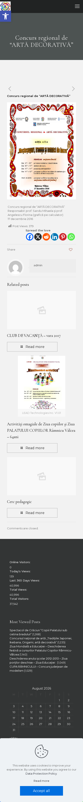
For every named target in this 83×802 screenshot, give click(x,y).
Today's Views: (20, 571)
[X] (38, 237)
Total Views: (19, 589)
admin (38, 265)
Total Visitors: (20, 598)
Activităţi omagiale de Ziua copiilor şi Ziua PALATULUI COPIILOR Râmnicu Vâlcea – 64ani (41, 430)
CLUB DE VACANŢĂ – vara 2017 (34, 335)
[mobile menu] (77, 6)
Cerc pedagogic (19, 501)
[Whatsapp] (71, 237)
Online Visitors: (20, 562)
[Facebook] (29, 237)
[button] (5, 16)
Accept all (41, 791)
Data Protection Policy (41, 773)
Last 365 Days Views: (25, 580)
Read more (41, 780)
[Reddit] (46, 237)
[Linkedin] (54, 237)
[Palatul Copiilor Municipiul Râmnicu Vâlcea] (5, 6)
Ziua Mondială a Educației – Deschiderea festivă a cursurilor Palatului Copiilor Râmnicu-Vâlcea (41, 650)
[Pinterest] (63, 237)
